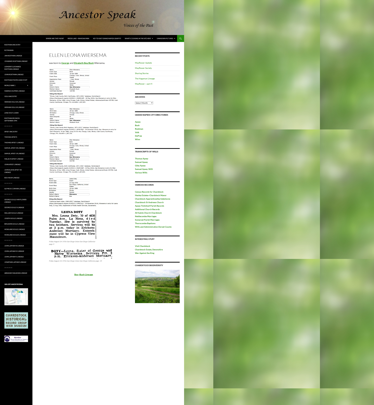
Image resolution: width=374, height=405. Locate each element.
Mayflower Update (143, 63)
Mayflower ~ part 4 (143, 84)
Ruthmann (8, 50)
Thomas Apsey (141, 158)
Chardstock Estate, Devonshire (149, 249)
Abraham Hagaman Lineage (15, 273)
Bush (137, 125)
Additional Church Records (147, 209)
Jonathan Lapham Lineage (15, 262)
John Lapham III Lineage (14, 246)
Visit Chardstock (142, 246)
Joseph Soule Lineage (13, 218)
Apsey (138, 122)
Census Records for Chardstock (149, 192)
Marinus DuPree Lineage (14, 91)
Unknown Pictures (165, 38)
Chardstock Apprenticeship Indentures (152, 199)
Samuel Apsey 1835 (144, 169)
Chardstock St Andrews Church (149, 202)
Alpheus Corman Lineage (15, 189)
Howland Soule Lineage (14, 229)
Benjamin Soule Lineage (14, 224)
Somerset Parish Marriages (147, 220)
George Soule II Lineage (14, 207)
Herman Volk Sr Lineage (14, 102)
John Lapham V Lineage (14, 257)
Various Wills (141, 172)
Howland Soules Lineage (15, 235)
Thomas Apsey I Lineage (14, 142)
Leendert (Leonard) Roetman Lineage (12, 68)
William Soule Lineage (13, 213)
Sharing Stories (142, 73)
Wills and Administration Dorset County (153, 227)
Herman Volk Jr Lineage (14, 107)
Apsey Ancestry (11, 132)
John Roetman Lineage (14, 74)
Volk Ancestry (10, 96)
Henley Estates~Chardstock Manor (151, 195)
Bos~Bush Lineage (11, 178)
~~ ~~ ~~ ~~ (8, 126)
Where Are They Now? (55, 38)
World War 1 (9, 85)
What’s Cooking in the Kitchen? (138, 38)
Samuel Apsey (141, 162)
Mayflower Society (143, 68)
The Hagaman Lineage (145, 78)
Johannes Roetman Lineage (15, 61)
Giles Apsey (140, 165)
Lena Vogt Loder (11, 113)
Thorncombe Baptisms (145, 223)
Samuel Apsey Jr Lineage (14, 153)
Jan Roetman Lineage (13, 56)
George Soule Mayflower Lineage (15, 201)
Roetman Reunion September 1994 (12, 119)
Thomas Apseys (10, 137)
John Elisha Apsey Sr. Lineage (13, 171)
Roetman (139, 129)
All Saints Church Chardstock (148, 213)
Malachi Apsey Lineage (13, 159)
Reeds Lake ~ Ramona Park (78, 38)
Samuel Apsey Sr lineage (14, 148)
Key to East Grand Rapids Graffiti (107, 38)
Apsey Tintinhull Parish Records (149, 206)
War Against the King (144, 253)
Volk (137, 132)
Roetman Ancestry (12, 45)
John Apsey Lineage (12, 164)
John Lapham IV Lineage (14, 251)
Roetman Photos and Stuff (15, 80)
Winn (137, 139)
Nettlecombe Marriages (145, 216)
